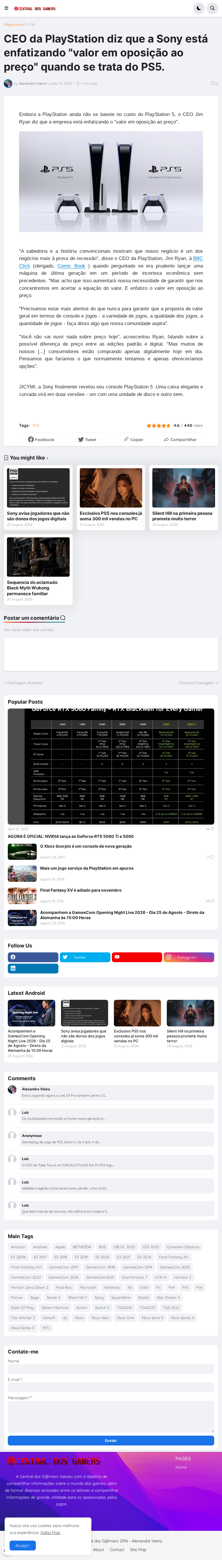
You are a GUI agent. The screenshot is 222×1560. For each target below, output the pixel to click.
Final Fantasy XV (173, 1257)
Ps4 (172, 1287)
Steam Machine (55, 1307)
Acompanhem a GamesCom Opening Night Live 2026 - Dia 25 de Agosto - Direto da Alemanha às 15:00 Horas (122, 915)
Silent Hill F (77, 1297)
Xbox (79, 1317)
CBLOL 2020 (124, 1246)
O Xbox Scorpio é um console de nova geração (86, 846)
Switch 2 (102, 1307)
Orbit (144, 1287)
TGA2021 (124, 1307)
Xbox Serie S (152, 1317)
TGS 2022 (171, 1307)
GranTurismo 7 (134, 1277)
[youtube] (137, 957)
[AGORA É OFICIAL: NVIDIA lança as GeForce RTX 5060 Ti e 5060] (111, 767)
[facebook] (33, 957)
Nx (130, 1287)
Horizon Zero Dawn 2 (29, 1287)
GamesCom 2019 (137, 1267)
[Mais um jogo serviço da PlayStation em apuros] (22, 874)
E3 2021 (123, 1257)
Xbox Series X (22, 1327)
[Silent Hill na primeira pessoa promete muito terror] (183, 487)
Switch (81, 1307)
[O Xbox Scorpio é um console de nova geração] (22, 852)
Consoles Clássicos (183, 1246)
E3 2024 (144, 1257)
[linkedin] (33, 968)
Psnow (17, 1297)
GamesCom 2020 (175, 1267)
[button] (8, 8)
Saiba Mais (50, 1532)
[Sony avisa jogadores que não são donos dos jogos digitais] (38, 487)
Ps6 (199, 1287)
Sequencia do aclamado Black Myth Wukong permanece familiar (32, 588)
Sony (99, 1297)
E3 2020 (102, 1257)
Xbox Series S (182, 1317)
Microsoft (88, 1287)
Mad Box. (64, 1287)
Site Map (138, 1549)
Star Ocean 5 (168, 1297)
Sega (34, 1297)
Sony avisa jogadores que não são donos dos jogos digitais (38, 516)
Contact (117, 1549)
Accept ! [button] (22, 1545)
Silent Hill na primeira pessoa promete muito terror (182, 516)
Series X (53, 1297)
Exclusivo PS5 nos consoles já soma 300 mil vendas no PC (111, 516)
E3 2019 (81, 1257)
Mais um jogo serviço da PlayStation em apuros (87, 868)
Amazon (18, 1246)
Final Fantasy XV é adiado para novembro (81, 890)
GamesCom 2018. (100, 1267)
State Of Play (22, 1307)
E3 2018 (60, 1257)
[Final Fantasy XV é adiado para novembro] (22, 896)
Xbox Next (100, 1317)
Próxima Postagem (196, 682)
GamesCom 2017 (63, 1267)
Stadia (143, 1297)
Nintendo (112, 1287)
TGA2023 (147, 1307)
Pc (158, 1287)
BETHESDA (82, 1246)
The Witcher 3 (23, 1317)
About (98, 1549)
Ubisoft (49, 1317)
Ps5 (33, 24)
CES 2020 (151, 1246)
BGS (102, 1246)
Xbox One (125, 1317)
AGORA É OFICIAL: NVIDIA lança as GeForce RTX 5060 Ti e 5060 (71, 836)
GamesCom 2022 (26, 1277)
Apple (60, 1246)
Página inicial (14, 24)
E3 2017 (40, 1257)
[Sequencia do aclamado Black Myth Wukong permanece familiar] (38, 556)
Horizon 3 (182, 1277)
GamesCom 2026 (63, 1277)
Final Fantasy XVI (26, 1267)
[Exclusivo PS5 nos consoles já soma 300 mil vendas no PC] (111, 487)
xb (65, 1317)
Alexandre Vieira (147, 1541)
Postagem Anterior (25, 682)
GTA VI (160, 1277)
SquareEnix (120, 1297)
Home (181, 1467)
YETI (45, 1327)
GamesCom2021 (100, 1277)
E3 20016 (18, 1257)
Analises (40, 1246)
